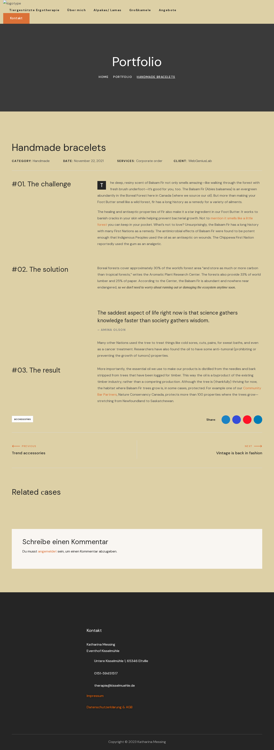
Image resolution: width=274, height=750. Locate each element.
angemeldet (47, 551)
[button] (16, 18)
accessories (22, 419)
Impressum (95, 696)
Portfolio (122, 77)
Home (104, 77)
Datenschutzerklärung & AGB (110, 707)
